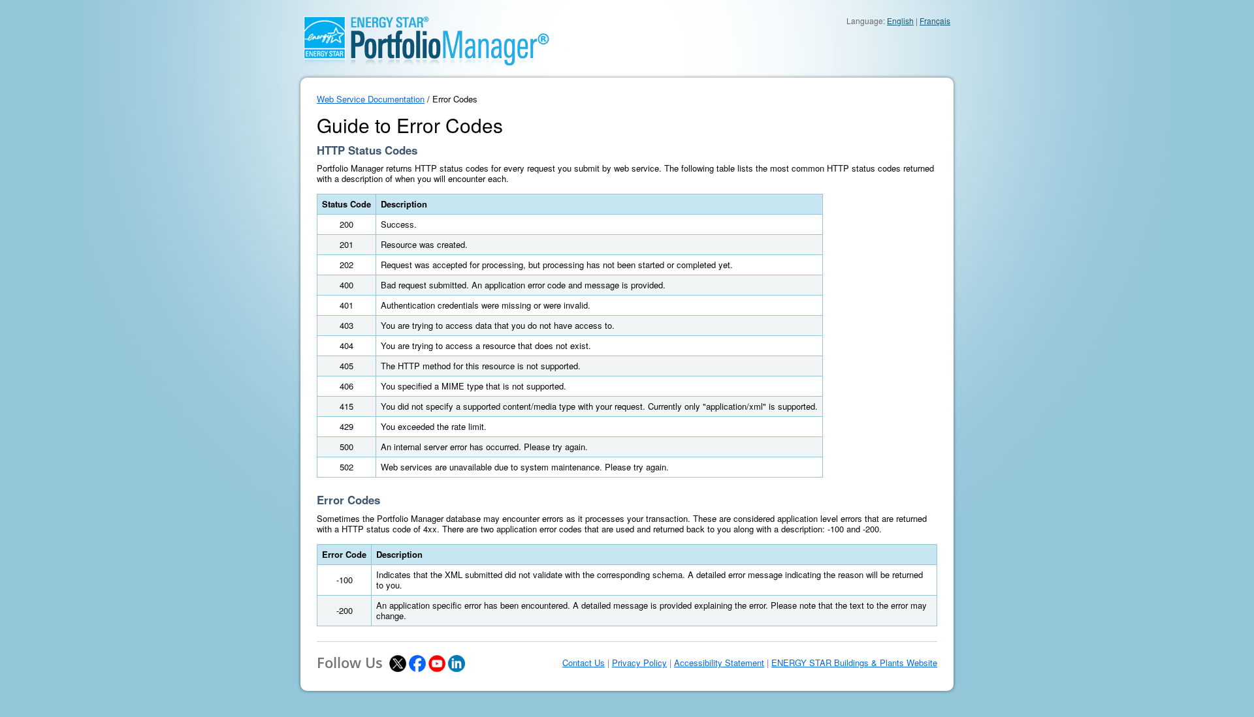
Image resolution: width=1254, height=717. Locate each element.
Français (935, 20)
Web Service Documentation (371, 99)
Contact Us (583, 663)
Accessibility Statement (719, 663)
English (900, 20)
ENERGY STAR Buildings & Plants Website (854, 663)
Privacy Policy (639, 663)
